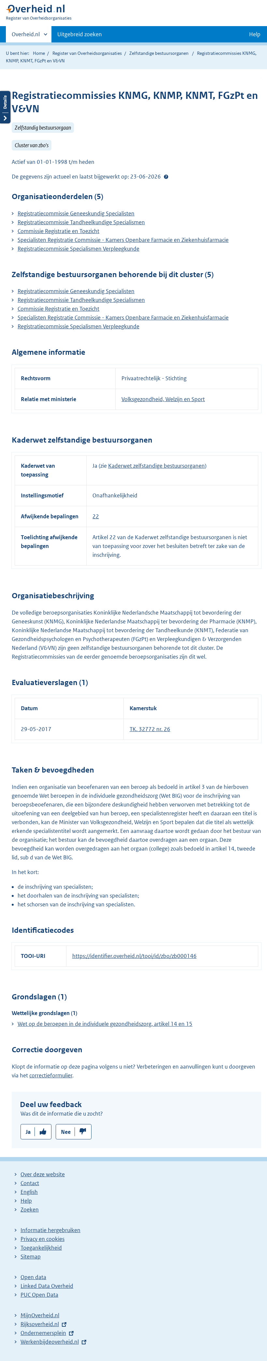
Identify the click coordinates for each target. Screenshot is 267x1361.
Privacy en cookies (42, 1239)
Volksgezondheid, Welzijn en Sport (163, 399)
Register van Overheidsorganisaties (87, 53)
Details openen (5, 107)
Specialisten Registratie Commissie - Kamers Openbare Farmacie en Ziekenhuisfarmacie (123, 239)
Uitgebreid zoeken (79, 34)
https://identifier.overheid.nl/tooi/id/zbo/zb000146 (134, 956)
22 (95, 516)
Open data (33, 1277)
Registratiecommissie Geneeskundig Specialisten (76, 213)
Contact (30, 1183)
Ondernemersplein (43, 1333)
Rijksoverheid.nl (40, 1324)
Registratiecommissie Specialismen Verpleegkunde (78, 248)
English (29, 1192)
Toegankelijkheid (41, 1247)
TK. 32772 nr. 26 (150, 729)
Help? (166, 177)
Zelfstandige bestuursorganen (159, 53)
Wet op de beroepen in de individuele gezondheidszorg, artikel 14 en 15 (105, 1023)
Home (39, 53)
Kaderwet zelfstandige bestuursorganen (156, 465)
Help (26, 1200)
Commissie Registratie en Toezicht (58, 231)
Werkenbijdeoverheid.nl (50, 1341)
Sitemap (31, 1256)
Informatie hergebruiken (50, 1230)
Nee (66, 1131)
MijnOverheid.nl (40, 1315)
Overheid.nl (26, 36)
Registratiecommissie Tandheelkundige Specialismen (81, 222)
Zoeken (30, 1209)
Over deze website (43, 1174)
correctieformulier (50, 1075)
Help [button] (254, 34)
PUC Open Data (39, 1294)
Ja (28, 1131)
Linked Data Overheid (47, 1286)
